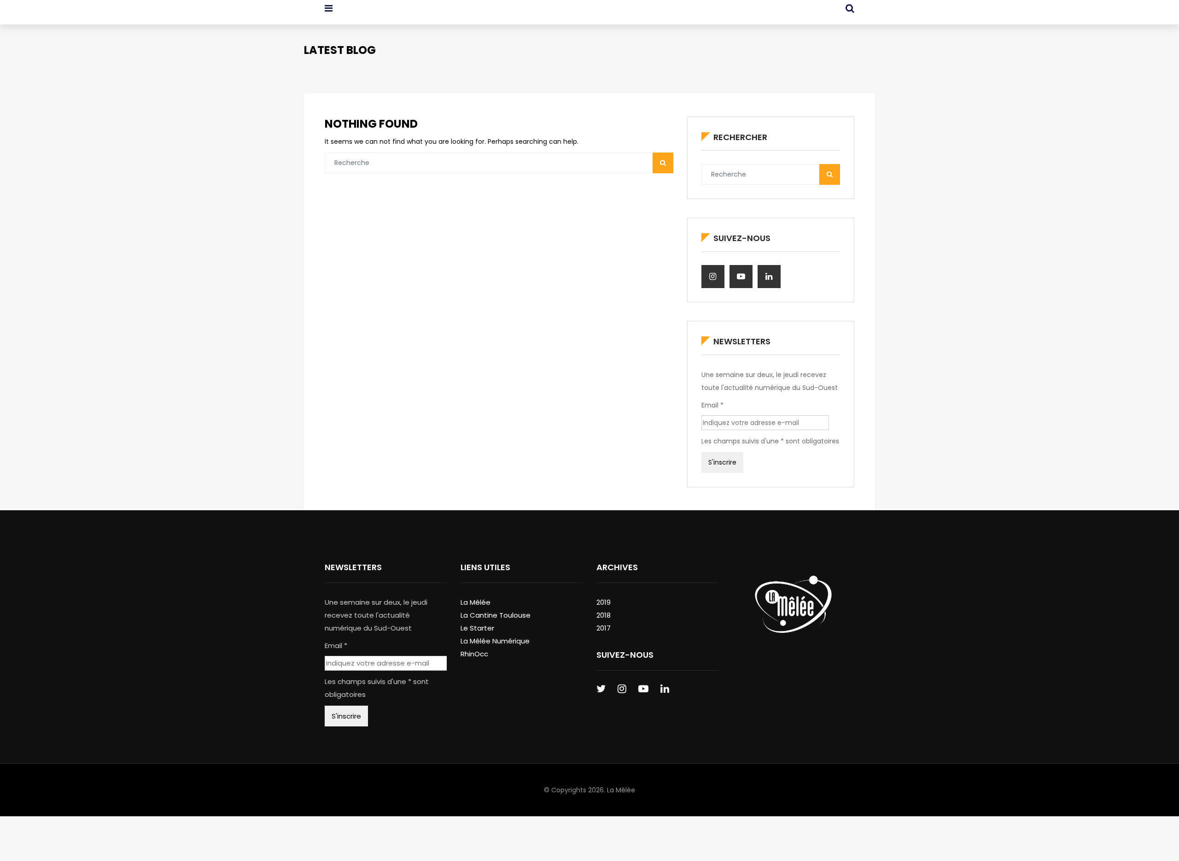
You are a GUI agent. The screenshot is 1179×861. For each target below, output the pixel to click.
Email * (712, 405)
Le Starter (477, 628)
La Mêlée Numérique (495, 641)
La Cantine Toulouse (496, 615)
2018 (603, 615)
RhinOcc (474, 654)
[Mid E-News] (372, 16)
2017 (603, 628)
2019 (603, 602)
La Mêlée (475, 602)
